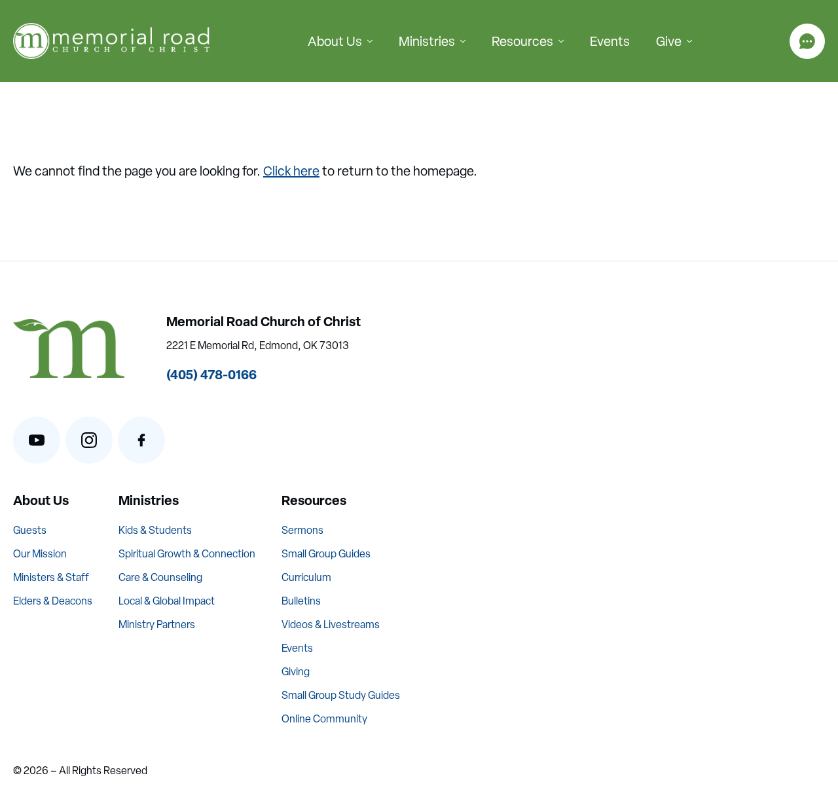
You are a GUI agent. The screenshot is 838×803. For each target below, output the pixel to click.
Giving (296, 672)
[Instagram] (89, 440)
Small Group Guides (326, 554)
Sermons (302, 530)
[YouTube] (36, 440)
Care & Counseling (160, 577)
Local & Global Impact (166, 601)
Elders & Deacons (52, 601)
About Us (335, 41)
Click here (291, 170)
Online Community (324, 719)
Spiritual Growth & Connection (186, 554)
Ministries (427, 41)
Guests (29, 530)
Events (610, 41)
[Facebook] (141, 440)
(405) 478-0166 (211, 374)
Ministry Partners (156, 624)
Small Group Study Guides (341, 695)
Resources (522, 41)
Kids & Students (155, 530)
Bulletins (301, 601)
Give (669, 41)
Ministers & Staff (51, 577)
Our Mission (40, 554)
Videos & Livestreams (331, 624)
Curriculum (306, 577)
